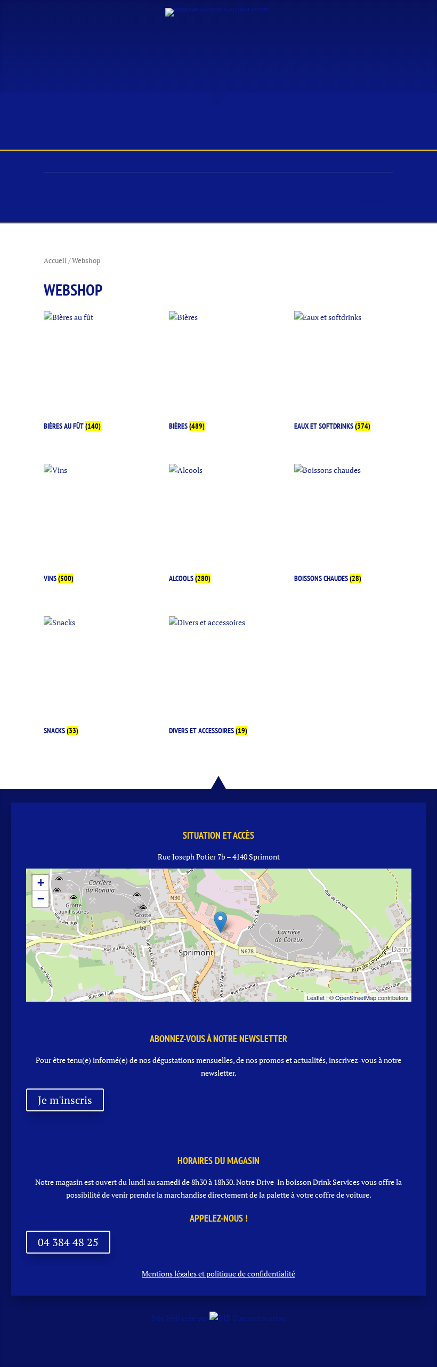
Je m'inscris (65, 1100)
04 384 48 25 (68, 1242)
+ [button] (40, 882)
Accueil (55, 260)
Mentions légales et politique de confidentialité (218, 1273)
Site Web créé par (180, 1318)
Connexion (375, 200)
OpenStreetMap (355, 997)
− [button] (40, 898)
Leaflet (316, 997)
